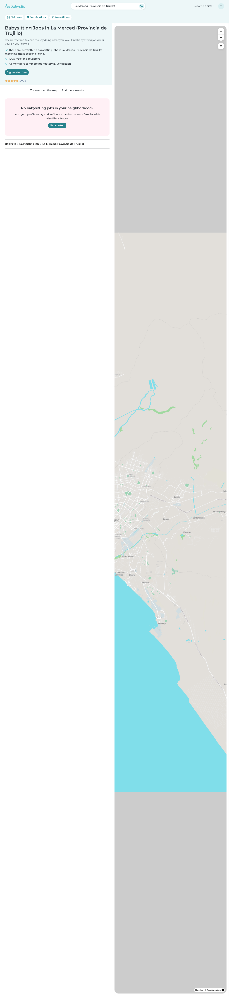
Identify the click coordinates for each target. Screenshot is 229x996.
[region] (170, 510)
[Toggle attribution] (223, 990)
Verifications (38, 17)
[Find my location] (221, 46)
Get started (57, 125)
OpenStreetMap (214, 990)
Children (16, 17)
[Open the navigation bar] (221, 6)
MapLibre (199, 990)
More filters (62, 17)
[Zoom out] (221, 37)
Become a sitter (203, 6)
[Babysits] (15, 6)
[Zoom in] (221, 31)
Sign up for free (17, 72)
